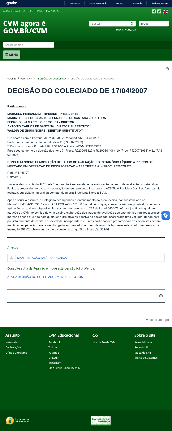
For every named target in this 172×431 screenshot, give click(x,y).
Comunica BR (75, 3)
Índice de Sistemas (146, 358)
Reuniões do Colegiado (51, 78)
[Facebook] (154, 11)
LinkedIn (53, 358)
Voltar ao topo (159, 320)
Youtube (53, 352)
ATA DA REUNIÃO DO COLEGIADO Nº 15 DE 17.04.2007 (45, 277)
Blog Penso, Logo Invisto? (64, 368)
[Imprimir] (161, 295)
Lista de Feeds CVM (103, 342)
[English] (165, 11)
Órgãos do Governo (160, 3)
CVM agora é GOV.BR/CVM (25, 26)
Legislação (137, 3)
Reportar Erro (142, 347)
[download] (11, 258)
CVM (29, 78)
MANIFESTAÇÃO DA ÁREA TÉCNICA (42, 257)
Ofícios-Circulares (16, 352)
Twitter (52, 347)
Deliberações (13, 347)
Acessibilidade (12, 10)
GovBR (11, 3)
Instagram (54, 363)
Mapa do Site (142, 352)
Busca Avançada (126, 29)
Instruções (12, 342)
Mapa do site (54, 10)
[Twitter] (159, 11)
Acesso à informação (98, 3)
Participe (120, 3)
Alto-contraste (33, 10)
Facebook (54, 342)
